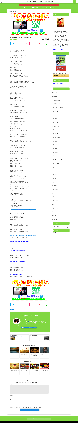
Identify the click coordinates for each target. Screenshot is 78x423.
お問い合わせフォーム (46, 418)
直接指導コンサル (57, 103)
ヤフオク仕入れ (58, 129)
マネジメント (56, 193)
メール (11, 399)
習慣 (56, 182)
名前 (11, 395)
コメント (12, 384)
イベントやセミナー (58, 115)
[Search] (68, 227)
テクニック (57, 144)
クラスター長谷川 (44, 39)
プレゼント (57, 122)
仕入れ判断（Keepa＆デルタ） (60, 92)
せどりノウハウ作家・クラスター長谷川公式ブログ (39, 1)
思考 (55, 170)
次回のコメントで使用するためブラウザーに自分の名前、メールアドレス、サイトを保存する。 (26, 407)
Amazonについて (58, 159)
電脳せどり (57, 152)
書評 (56, 178)
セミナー (57, 118)
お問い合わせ (51, 7)
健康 (55, 211)
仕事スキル (56, 204)
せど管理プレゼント (34, 7)
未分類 (55, 219)
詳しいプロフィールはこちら (29, 327)
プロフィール (26, 7)
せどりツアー (57, 111)
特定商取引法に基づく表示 (36, 418)
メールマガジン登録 (43, 7)
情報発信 (12, 309)
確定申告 (57, 196)
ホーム (29, 418)
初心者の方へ (57, 137)
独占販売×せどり (57, 100)
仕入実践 (57, 148)
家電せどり (57, 141)
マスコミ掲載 (57, 189)
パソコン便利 (57, 208)
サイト (11, 402)
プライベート (56, 215)
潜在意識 (56, 96)
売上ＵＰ (57, 133)
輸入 (56, 167)
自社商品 (57, 163)
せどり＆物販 (56, 126)
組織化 (56, 200)
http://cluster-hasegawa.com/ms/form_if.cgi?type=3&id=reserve (23, 235)
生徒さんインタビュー (59, 107)
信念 (56, 174)
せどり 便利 (57, 155)
